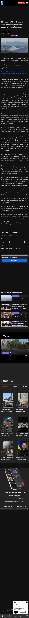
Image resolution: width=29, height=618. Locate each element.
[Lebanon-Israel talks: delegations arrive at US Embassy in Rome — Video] (15, 349)
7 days (15, 386)
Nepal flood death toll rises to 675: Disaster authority (22, 434)
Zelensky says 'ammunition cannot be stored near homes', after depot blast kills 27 (21, 459)
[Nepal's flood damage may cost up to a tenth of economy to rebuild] (7, 426)
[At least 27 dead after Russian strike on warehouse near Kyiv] (7, 451)
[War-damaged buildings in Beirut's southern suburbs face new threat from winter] (22, 402)
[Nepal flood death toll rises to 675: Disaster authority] (22, 426)
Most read (8, 381)
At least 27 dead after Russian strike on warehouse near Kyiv (7, 459)
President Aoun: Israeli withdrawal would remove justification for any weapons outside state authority (19, 307)
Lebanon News (16, 296)
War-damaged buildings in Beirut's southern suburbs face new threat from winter (21, 410)
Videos (6, 336)
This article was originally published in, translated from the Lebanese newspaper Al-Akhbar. (14, 73)
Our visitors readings (11, 292)
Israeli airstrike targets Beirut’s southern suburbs (19, 299)
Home (3, 616)
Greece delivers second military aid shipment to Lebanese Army (7, 410)
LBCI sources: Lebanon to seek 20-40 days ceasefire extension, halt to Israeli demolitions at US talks (19, 316)
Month (25, 386)
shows (21, 616)
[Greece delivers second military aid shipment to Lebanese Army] (7, 402)
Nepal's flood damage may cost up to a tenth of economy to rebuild (7, 434)
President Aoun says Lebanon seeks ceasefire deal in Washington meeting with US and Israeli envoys (20, 324)
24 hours (5, 386)
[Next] (27, 349)
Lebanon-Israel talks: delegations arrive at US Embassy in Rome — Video (14, 356)
